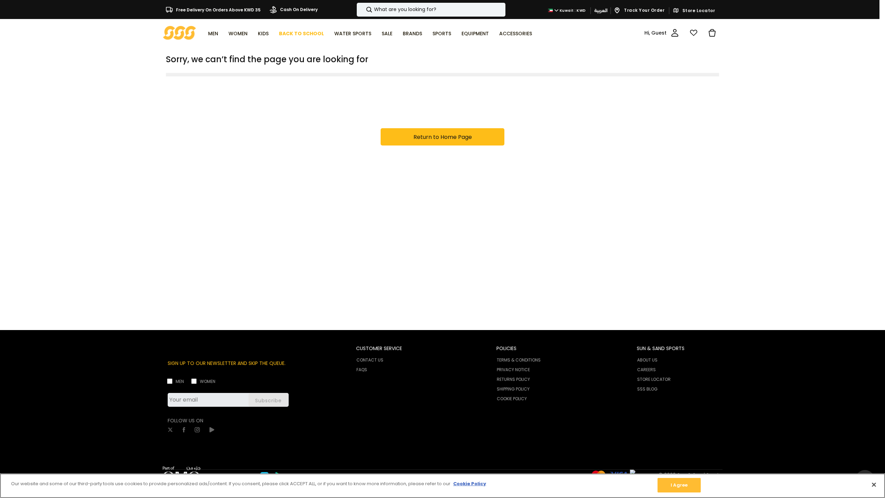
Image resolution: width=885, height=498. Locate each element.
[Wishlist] (693, 33)
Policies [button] (506, 348)
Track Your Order (644, 10)
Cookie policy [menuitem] (512, 399)
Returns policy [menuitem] (513, 379)
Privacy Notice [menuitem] (513, 370)
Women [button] (238, 33)
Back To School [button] (301, 33)
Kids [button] (263, 33)
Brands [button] (412, 33)
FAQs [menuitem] (361, 370)
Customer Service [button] (379, 348)
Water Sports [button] (352, 33)
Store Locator (698, 10)
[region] (442, 485)
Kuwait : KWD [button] (572, 10)
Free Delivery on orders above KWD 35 (218, 9)
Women (207, 381)
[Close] (874, 484)
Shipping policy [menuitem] (513, 389)
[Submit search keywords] (363, 10)
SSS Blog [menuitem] (647, 389)
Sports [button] (441, 33)
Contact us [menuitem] (369, 360)
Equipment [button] (475, 33)
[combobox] (431, 10)
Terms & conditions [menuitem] (519, 360)
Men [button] (213, 33)
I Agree (679, 485)
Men (180, 381)
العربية (600, 10)
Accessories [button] (515, 33)
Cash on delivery (298, 9)
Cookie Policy (469, 483)
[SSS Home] (179, 32)
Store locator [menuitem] (654, 379)
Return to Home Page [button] (442, 137)
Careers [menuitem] (646, 370)
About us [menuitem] (647, 360)
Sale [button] (387, 33)
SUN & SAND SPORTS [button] (660, 348)
